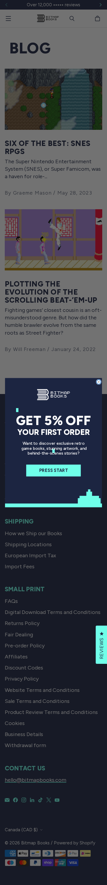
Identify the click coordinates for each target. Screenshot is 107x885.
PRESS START (53, 470)
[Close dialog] (99, 382)
